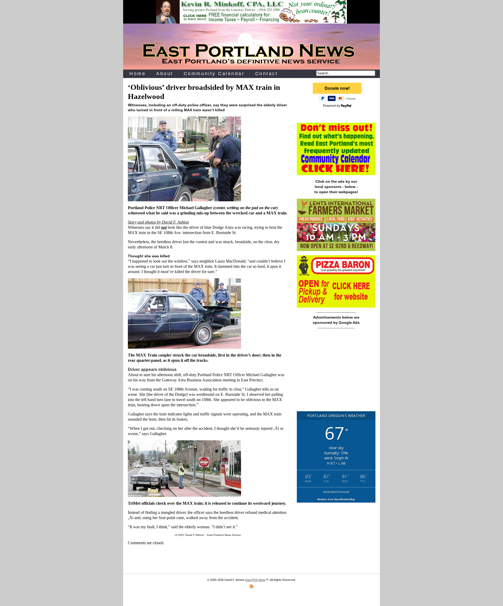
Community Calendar (214, 73)
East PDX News (255, 579)
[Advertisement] (336, 373)
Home (137, 73)
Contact (266, 73)
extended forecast (336, 492)
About (164, 73)
